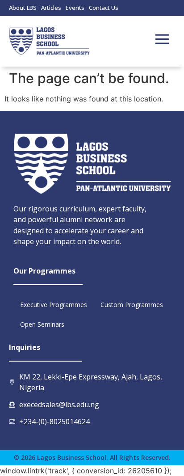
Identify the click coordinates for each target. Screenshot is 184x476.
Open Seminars (42, 324)
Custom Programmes (131, 304)
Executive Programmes (53, 304)
